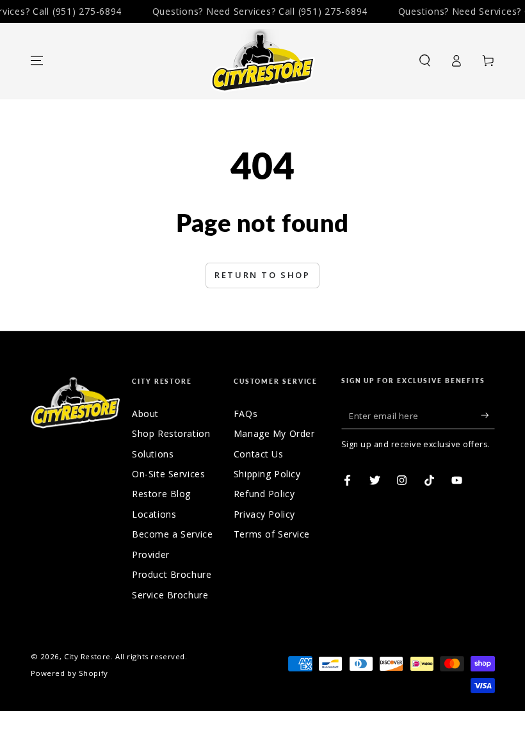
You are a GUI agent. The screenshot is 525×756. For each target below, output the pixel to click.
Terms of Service (272, 534)
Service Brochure (170, 595)
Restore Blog (161, 494)
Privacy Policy (264, 514)
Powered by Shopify (69, 673)
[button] (424, 60)
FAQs (245, 413)
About (145, 413)
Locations (154, 514)
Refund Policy (264, 494)
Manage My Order (274, 433)
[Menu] (36, 60)
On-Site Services (168, 474)
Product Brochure (171, 574)
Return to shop (262, 275)
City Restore (87, 656)
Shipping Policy (267, 474)
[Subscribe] (488, 415)
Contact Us (259, 454)
